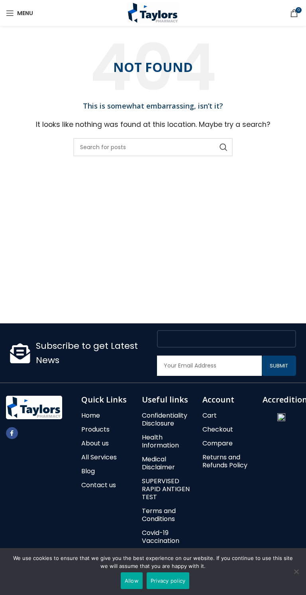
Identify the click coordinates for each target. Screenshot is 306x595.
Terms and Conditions (159, 515)
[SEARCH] (223, 147)
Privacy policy (168, 581)
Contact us (98, 485)
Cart (209, 416)
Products (95, 430)
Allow (132, 581)
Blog (88, 471)
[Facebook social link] (12, 433)
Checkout (217, 430)
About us (95, 443)
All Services (99, 457)
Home (90, 416)
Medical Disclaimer (158, 463)
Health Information (160, 441)
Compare (217, 443)
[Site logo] (153, 12)
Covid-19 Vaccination (160, 537)
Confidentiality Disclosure (164, 420)
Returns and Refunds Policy (224, 461)
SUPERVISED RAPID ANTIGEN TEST (166, 489)
